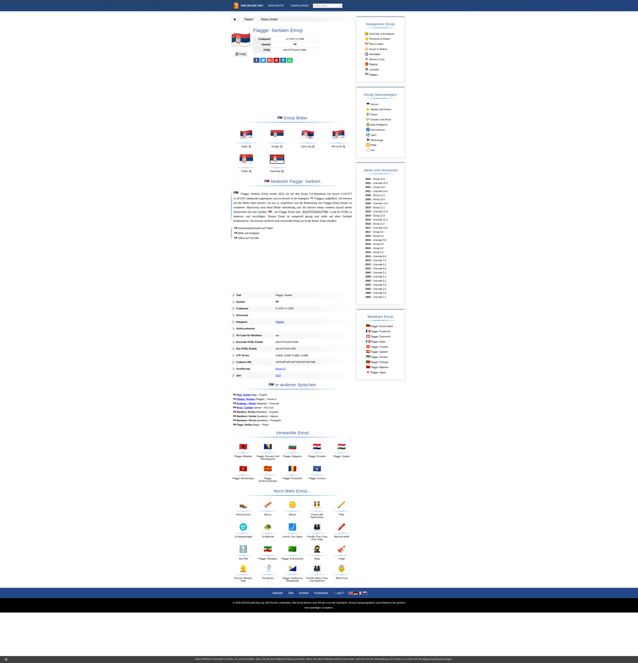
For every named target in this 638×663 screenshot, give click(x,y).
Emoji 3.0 (378, 244)
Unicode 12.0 (380, 211)
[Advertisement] (292, 89)
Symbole (372, 69)
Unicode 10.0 (380, 227)
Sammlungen (300, 5)
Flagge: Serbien (269, 19)
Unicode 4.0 (379, 284)
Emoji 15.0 (379, 179)
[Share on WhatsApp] (290, 60)
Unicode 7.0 (379, 260)
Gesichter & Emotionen (379, 33)
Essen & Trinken (376, 49)
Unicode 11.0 (380, 219)
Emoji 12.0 (379, 215)
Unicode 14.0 (380, 191)
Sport (371, 134)
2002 (368, 289)
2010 (368, 268)
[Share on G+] (270, 60)
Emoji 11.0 (379, 223)
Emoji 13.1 (379, 195)
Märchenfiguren (376, 124)
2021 (368, 187)
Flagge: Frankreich (378, 331)
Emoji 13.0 (379, 199)
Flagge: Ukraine (377, 356)
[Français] (360, 593)
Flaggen (248, 19)
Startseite (277, 592)
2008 (368, 276)
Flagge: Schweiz (377, 346)
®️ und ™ (339, 592)
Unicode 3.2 (379, 289)
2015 (281, 193)
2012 (368, 264)
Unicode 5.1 (379, 276)
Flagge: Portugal (377, 362)
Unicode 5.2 (379, 272)
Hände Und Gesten (378, 109)
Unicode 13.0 (380, 203)
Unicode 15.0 (380, 183)
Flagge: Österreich (378, 336)
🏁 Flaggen (317, 198)
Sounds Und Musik (378, 119)
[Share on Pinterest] (276, 60)
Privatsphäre (321, 592)
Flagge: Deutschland (379, 326)
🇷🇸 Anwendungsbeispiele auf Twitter (253, 228)
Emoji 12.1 (379, 207)
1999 (368, 293)
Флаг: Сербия (245, 407)
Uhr (370, 150)
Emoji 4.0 (378, 236)
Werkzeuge (374, 140)
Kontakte (304, 592)
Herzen (372, 104)
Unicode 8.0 (379, 256)
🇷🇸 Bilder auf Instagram (247, 233)
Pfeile (371, 145)
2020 (368, 195)
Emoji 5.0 (378, 232)
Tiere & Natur (374, 43)
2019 (368, 207)
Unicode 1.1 (379, 297)
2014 (368, 260)
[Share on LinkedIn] (283, 60)
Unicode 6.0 (379, 268)
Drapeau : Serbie (246, 403)
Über (291, 592)
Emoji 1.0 (378, 252)
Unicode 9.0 (379, 240)
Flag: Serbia (244, 395)
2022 (368, 179)
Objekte (371, 64)
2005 (368, 280)
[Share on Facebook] (257, 60)
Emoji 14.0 (379, 187)
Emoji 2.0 (307, 193)
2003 (368, 284)
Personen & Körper (377, 38)
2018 (368, 219)
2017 (368, 227)
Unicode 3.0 (379, 293)
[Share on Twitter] (263, 60)
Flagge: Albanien (377, 367)
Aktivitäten (372, 54)
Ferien (371, 114)
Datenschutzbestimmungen (437, 659)
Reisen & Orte (375, 59)
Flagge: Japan (376, 372)
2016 (368, 236)
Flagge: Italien (375, 341)
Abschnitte (276, 5)
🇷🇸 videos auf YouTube (246, 238)
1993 (368, 297)
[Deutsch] (355, 593)
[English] (350, 593)
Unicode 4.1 (379, 280)
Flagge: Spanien (377, 351)
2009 (368, 272)
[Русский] (364, 593)
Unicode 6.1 (379, 264)
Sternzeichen (375, 129)
